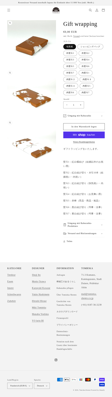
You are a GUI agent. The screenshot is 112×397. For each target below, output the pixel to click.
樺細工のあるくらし (66, 281)
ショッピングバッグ (90, 47)
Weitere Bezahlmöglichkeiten (84, 142)
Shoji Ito (36, 275)
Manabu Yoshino (40, 314)
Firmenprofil (62, 318)
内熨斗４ (70, 86)
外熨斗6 (85, 66)
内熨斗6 (70, 92)
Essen (10, 281)
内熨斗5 (86, 86)
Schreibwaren (14, 294)
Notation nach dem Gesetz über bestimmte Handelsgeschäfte (67, 345)
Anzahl (66, 99)
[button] (9, 10)
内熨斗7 (85, 92)
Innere (10, 288)
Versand (76, 36)
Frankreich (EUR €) (18, 386)
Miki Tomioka (39, 307)
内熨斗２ (70, 79)
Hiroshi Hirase (39, 301)
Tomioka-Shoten (84, 390)
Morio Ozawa (39, 281)
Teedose (11, 275)
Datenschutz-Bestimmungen (63, 333)
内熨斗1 (85, 73)
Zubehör (11, 301)
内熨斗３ (87, 79)
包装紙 (69, 47)
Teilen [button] (69, 241)
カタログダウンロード (67, 312)
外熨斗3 (70, 60)
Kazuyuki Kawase (41, 288)
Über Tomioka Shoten (66, 295)
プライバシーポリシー (67, 325)
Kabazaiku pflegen (65, 288)
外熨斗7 (70, 73)
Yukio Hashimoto (40, 294)
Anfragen (61, 275)
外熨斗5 (70, 66)
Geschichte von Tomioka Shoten (64, 303)
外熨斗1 (70, 53)
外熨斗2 (85, 53)
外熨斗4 (85, 60)
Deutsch (40, 386)
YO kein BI (38, 320)
